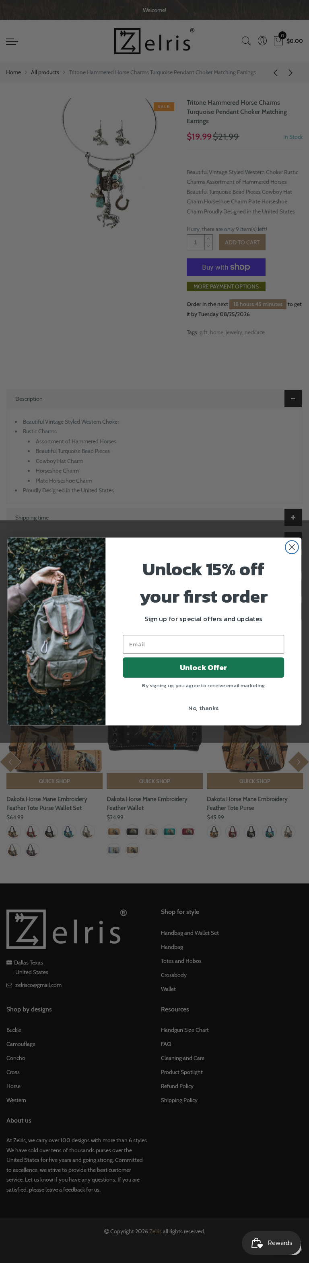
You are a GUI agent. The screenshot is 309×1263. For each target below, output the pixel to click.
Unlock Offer (203, 667)
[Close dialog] (292, 547)
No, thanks (203, 707)
